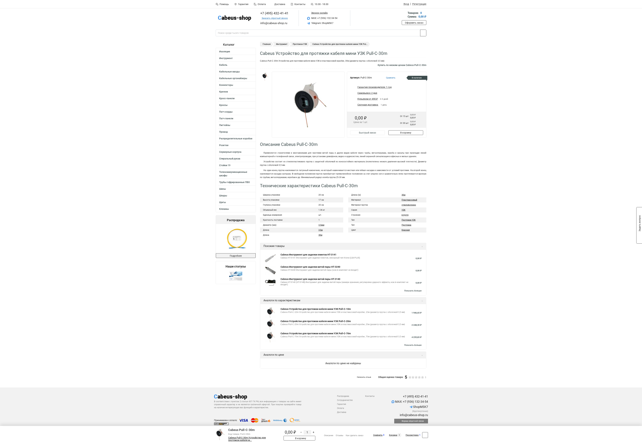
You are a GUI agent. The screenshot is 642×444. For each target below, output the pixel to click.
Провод (223, 131)
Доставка (279, 4)
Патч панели (226, 118)
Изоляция (224, 51)
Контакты (299, 4)
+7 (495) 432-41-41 (273, 13)
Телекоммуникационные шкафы (233, 174)
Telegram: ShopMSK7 (322, 23)
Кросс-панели (227, 98)
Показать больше (412, 291)
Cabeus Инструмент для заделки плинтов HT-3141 (308, 254)
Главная (267, 44)
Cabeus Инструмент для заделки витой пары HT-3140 (310, 279)
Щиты (222, 202)
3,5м (320, 230)
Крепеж (223, 91)
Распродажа (343, 396)
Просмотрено (412, 435)
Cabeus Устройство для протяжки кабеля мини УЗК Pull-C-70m (316, 333)
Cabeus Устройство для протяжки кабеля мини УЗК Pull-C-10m (316, 309)
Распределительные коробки (235, 138)
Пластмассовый (409, 200)
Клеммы (224, 209)
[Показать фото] (265, 77)
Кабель (223, 65)
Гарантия (243, 4)
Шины (222, 189)
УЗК (403, 210)
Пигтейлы (224, 125)
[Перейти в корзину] (404, 15)
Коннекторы (226, 85)
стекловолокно (409, 205)
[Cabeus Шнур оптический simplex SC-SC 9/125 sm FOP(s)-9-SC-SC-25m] (235, 238)
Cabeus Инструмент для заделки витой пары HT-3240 (310, 266)
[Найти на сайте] (423, 33)
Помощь (224, 4)
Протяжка (406, 225)
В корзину (405, 132)
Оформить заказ (414, 22)
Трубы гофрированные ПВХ (234, 182)
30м (320, 235)
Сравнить (378, 435)
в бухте (405, 215)
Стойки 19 (224, 165)
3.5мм (321, 225)
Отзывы (339, 435)
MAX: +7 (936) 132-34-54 (324, 18)
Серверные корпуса (230, 152)
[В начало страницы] (425, 435)
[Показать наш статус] (235, 276)
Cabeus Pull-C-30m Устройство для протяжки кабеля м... (247, 438)
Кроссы (223, 105)
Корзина (393, 435)
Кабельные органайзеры (233, 78)
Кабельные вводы (229, 71)
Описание (328, 435)
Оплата (262, 4)
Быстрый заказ (367, 132)
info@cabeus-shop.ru (413, 415)
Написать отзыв (364, 377)
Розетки (223, 145)
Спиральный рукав (229, 158)
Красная (406, 230)
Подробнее (236, 255)
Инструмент (226, 58)
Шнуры (223, 195)
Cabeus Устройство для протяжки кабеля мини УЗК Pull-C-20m (316, 321)
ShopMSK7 (420, 407)
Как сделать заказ (354, 435)
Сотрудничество (345, 400)
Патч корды (226, 111)
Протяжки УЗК (300, 44)
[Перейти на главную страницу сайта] (234, 18)
